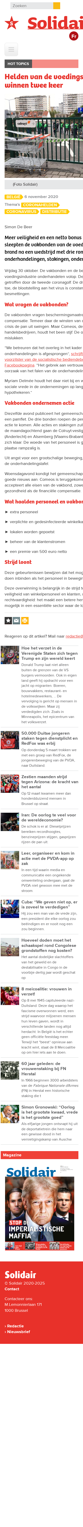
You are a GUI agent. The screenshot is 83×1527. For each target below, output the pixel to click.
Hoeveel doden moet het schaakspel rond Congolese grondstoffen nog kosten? (48, 945)
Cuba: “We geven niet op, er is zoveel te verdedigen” (49, 904)
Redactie (15, 1326)
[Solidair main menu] (11, 49)
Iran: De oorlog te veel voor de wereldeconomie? (48, 817)
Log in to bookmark (8, 620)
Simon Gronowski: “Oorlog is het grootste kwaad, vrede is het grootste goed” (49, 1112)
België (13, 197)
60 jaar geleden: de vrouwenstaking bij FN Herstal (43, 1069)
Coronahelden (40, 205)
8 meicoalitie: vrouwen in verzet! (46, 991)
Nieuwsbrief (18, 1331)
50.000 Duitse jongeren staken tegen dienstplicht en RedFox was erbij (49, 738)
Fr (73, 36)
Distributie (54, 211)
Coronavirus (21, 211)
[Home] (25, 1277)
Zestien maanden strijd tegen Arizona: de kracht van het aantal (49, 782)
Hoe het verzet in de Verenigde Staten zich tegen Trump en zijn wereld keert (49, 653)
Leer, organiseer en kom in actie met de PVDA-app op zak (47, 858)
